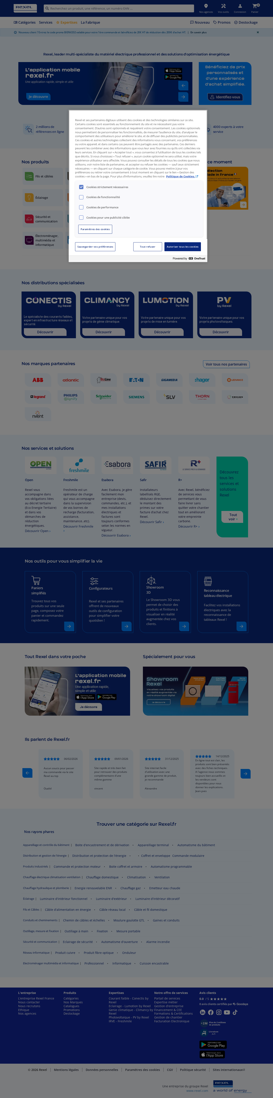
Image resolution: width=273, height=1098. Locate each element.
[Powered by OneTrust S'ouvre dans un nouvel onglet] (189, 259)
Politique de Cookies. (180, 176)
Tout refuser (147, 246)
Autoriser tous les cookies (183, 246)
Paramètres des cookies (95, 229)
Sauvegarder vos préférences (95, 246)
